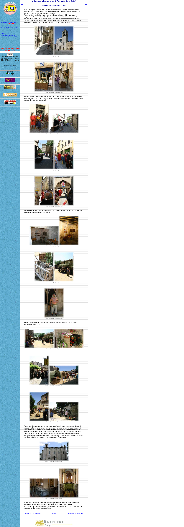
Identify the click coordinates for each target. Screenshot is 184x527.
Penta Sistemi (10, 67)
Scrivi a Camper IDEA (7, 35)
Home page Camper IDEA (9, 37)
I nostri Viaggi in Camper (8, 22)
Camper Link (4, 33)
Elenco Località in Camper (9, 27)
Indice (54, 513)
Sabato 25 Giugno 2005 (32, 513)
